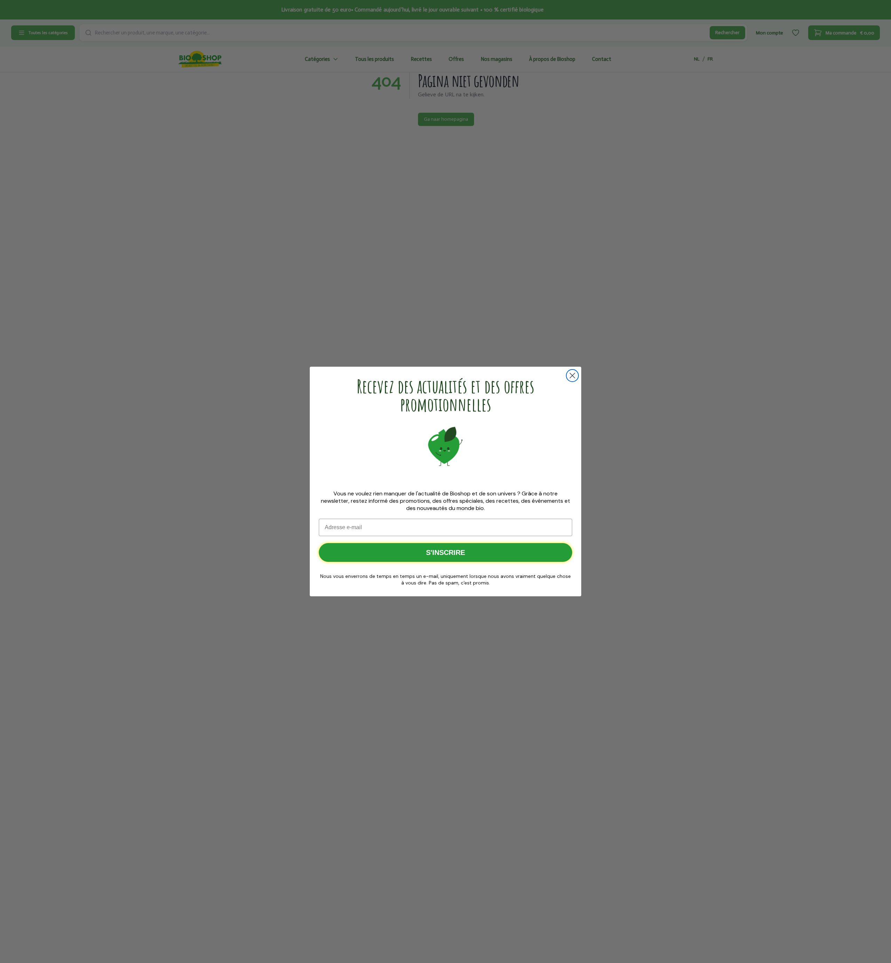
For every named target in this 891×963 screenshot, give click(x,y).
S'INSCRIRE (445, 552)
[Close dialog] (572, 375)
